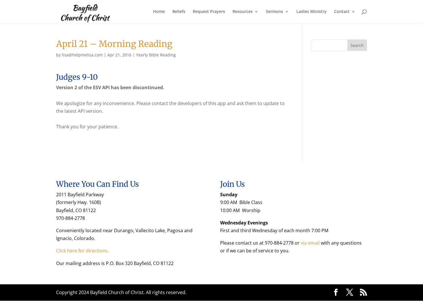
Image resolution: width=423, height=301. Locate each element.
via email (310, 243)
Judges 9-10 (77, 77)
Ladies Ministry (311, 11)
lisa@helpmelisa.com (82, 55)
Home (159, 11)
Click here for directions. (82, 250)
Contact (342, 11)
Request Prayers (209, 11)
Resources (243, 11)
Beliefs (178, 11)
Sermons (274, 11)
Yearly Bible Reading (156, 55)
